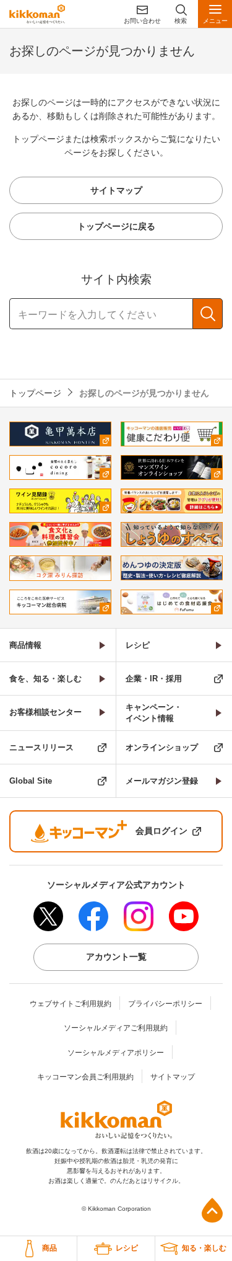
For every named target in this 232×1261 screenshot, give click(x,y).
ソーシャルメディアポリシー (115, 1052)
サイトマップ (172, 1077)
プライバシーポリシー (165, 1003)
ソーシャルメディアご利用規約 (116, 1028)
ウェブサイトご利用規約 (70, 1003)
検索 (207, 313)
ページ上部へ (212, 1210)
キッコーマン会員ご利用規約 (85, 1077)
